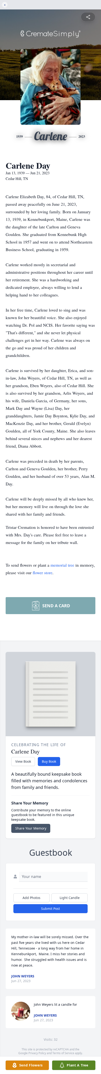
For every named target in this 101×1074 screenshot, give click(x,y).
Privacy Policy (37, 1053)
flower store (42, 572)
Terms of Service (63, 1053)
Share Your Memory (30, 828)
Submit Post (50, 908)
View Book (23, 761)
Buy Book (49, 761)
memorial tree (62, 565)
